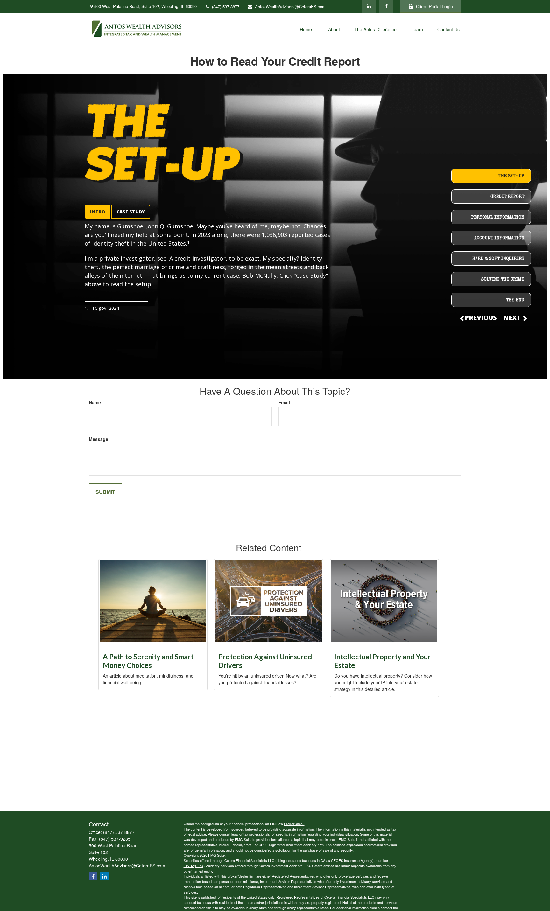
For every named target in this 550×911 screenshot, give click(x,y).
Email (284, 402)
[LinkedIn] (369, 6)
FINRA (189, 865)
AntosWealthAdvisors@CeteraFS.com (290, 6)
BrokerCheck (294, 823)
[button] (306, 29)
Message (98, 439)
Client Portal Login (434, 6)
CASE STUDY (130, 212)
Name (95, 402)
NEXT (512, 317)
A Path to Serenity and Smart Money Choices (148, 661)
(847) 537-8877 (225, 6)
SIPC (199, 865)
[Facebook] (386, 6)
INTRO (97, 212)
